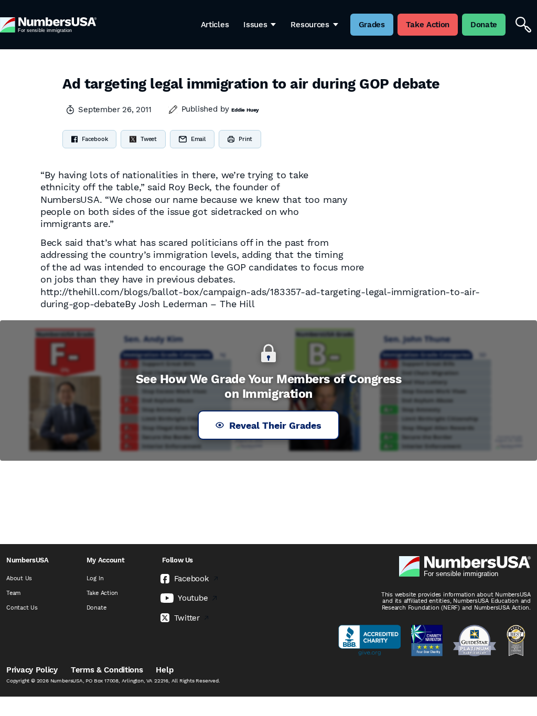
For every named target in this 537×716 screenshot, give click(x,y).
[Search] (523, 25)
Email (198, 139)
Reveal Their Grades (275, 425)
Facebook (95, 139)
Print (245, 139)
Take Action (103, 593)
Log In (95, 578)
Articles (215, 24)
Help (164, 670)
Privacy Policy (32, 670)
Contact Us (22, 607)
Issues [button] (255, 24)
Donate (96, 607)
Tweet (149, 139)
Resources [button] (310, 24)
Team (13, 593)
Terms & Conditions (107, 670)
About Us (19, 578)
